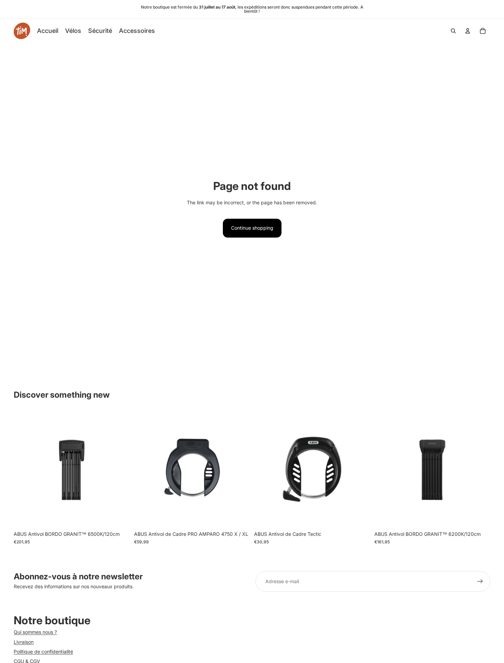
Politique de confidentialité (43, 651)
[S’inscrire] (480, 581)
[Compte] (467, 30)
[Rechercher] (453, 30)
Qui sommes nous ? (35, 632)
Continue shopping (252, 228)
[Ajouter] (119, 517)
